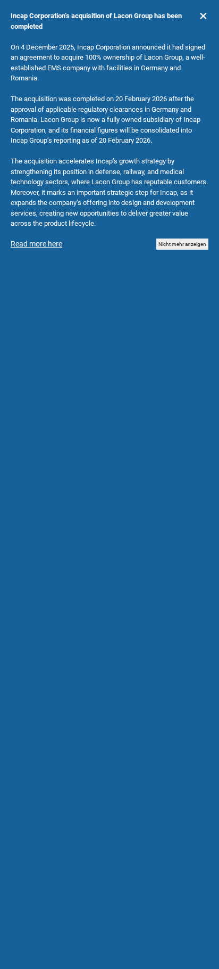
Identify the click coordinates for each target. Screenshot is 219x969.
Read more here (36, 244)
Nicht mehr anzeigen (182, 244)
